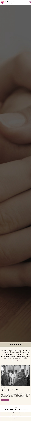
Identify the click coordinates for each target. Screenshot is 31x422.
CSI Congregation (10, 2)
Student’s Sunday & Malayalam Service (16, 418)
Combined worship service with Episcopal (15, 413)
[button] (30, 2)
